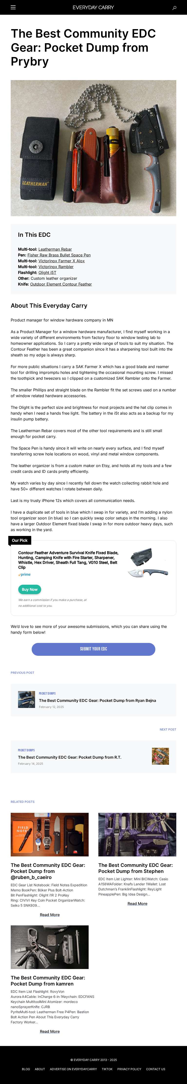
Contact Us (155, 1069)
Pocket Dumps (47, 693)
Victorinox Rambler (56, 266)
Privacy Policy (129, 1069)
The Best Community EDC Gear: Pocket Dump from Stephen (135, 868)
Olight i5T (47, 272)
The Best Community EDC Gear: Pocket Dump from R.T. (70, 757)
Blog (26, 1069)
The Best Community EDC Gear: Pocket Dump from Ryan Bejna (97, 700)
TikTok (107, 1069)
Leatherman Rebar (55, 249)
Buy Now (29, 589)
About (40, 1069)
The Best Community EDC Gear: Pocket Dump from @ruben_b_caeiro (48, 871)
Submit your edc (93, 649)
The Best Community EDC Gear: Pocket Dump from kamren (48, 981)
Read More (50, 914)
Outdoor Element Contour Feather (61, 284)
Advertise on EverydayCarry (73, 1069)
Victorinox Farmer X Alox (61, 260)
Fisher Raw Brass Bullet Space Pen (59, 255)
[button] (13, 7)
